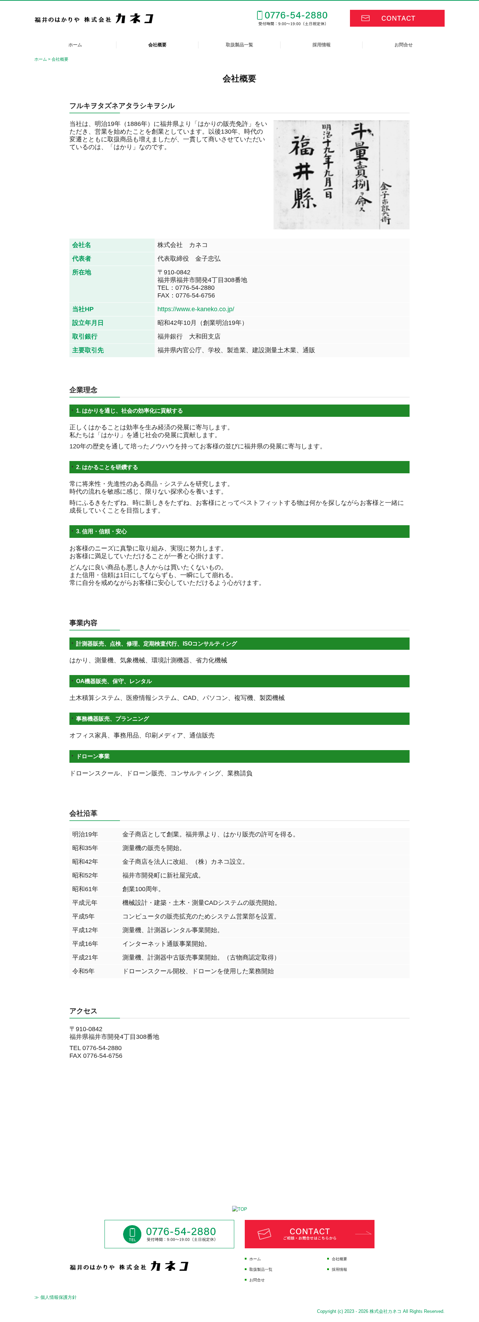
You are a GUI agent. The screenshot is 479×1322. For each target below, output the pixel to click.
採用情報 (321, 44)
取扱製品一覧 (239, 44)
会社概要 (157, 44)
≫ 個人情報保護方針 (55, 1297)
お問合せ (403, 44)
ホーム (75, 44)
